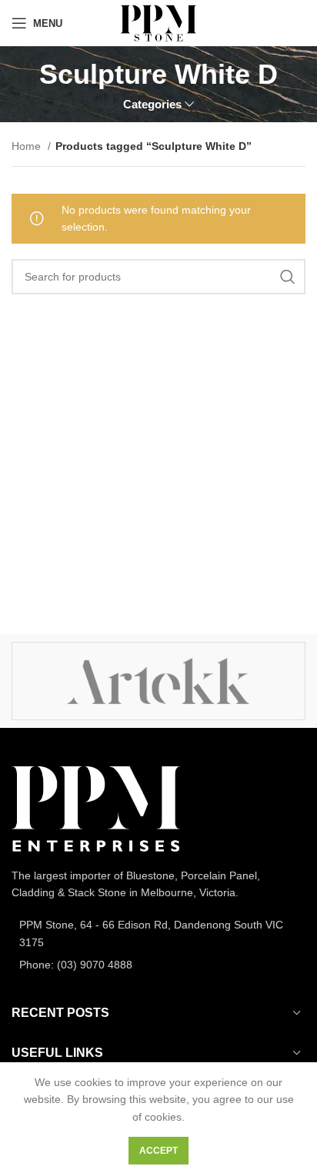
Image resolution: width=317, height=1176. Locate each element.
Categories (152, 104)
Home (28, 146)
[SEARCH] (287, 276)
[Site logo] (158, 22)
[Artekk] (158, 681)
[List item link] (158, 933)
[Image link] (96, 808)
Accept (158, 1150)
